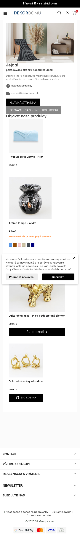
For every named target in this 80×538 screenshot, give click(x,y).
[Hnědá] (15, 245)
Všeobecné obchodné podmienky (27, 512)
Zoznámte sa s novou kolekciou (33, 110)
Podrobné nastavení (21, 277)
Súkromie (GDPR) (62, 512)
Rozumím (58, 277)
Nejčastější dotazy (21, 85)
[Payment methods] (40, 530)
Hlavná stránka (22, 102)
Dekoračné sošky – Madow (26, 381)
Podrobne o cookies (38, 515)
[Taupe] (23, 245)
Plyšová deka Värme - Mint (26, 156)
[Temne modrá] (32, 245)
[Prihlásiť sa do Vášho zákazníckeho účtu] (67, 12)
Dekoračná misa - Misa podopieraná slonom (37, 315)
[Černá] (28, 245)
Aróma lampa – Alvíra (22, 223)
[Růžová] (19, 245)
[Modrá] (10, 245)
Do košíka (38, 331)
